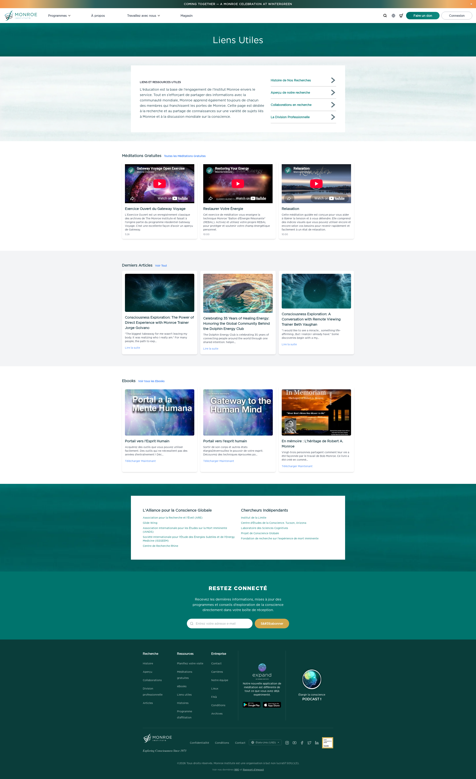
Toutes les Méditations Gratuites (185, 156)
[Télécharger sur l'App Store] (272, 705)
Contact (216, 663)
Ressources (185, 653)
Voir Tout (161, 265)
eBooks (181, 686)
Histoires (183, 703)
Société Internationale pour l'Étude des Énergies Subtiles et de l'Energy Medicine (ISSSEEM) (189, 538)
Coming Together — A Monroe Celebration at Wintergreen (238, 4)
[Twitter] (309, 743)
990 (236, 769)
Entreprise (218, 653)
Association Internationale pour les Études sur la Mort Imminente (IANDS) (185, 530)
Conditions (218, 705)
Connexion (457, 15)
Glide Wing (150, 522)
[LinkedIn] (317, 743)
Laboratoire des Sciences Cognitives (264, 528)
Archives (217, 713)
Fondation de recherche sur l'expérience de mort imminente (280, 538)
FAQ (214, 696)
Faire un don (423, 15)
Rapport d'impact (253, 769)
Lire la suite (132, 347)
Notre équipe (219, 680)
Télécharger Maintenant (140, 461)
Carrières (217, 671)
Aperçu (147, 671)
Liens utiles (184, 694)
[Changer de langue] (393, 16)
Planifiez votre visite (190, 663)
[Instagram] (287, 743)
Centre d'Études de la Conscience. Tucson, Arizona (273, 522)
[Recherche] (385, 15)
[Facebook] (302, 743)
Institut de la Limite (253, 517)
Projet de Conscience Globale (260, 533)
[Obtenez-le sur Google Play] (251, 705)
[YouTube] (294, 743)
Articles (148, 703)
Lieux (214, 688)
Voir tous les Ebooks (151, 381)
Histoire (148, 663)
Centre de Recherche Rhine (160, 545)
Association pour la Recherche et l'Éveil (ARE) (172, 517)
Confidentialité (199, 742)
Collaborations (152, 680)
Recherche (150, 653)
